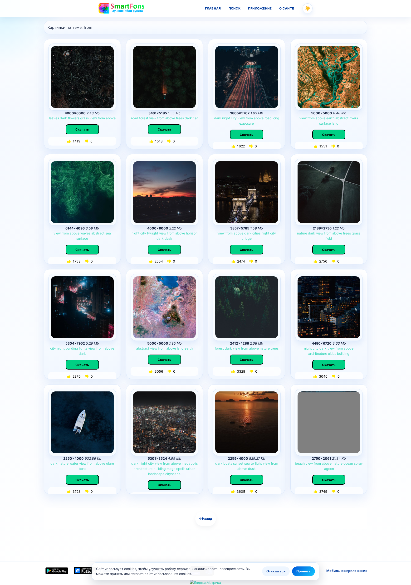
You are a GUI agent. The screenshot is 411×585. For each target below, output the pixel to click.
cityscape (173, 474)
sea (108, 233)
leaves (54, 118)
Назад (205, 519)
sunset (238, 463)
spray (358, 463)
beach (300, 463)
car (195, 118)
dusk (168, 238)
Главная (213, 8)
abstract (341, 118)
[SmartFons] (121, 8)
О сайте (286, 8)
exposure (246, 123)
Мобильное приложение (346, 571)
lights (83, 348)
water (73, 463)
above (111, 118)
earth (330, 118)
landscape (156, 474)
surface (325, 123)
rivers (353, 118)
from (101, 118)
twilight (152, 233)
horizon (191, 233)
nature (302, 233)
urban (190, 469)
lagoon (328, 469)
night (226, 118)
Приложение (260, 8)
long (276, 118)
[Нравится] (69, 141)
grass (84, 118)
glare (110, 463)
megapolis (190, 463)
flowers (73, 118)
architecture (317, 353)
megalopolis (176, 469)
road (134, 118)
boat (82, 469)
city (234, 118)
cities (256, 233)
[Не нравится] (87, 141)
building (72, 348)
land (335, 123)
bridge (246, 238)
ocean (348, 463)
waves (85, 233)
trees (180, 118)
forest (143, 118)
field (328, 238)
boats (227, 463)
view (93, 118)
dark (63, 118)
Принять (303, 571)
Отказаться (275, 571)
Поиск (234, 8)
